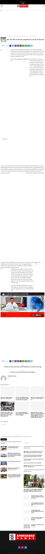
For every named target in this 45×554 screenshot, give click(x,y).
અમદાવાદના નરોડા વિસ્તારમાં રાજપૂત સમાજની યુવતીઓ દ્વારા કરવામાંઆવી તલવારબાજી (22, 366)
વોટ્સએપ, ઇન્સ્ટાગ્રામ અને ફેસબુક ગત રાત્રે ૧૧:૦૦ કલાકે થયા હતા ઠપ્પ (37, 398)
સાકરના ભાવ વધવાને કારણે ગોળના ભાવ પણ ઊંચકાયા (32, 463)
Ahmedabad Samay (4, 42)
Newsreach (23, 552)
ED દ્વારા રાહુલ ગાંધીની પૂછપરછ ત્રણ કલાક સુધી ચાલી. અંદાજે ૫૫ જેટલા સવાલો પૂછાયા (22, 413)
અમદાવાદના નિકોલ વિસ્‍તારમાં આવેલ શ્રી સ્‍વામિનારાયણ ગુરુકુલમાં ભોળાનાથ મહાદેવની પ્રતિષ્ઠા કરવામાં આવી (33, 456)
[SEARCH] (43, 443)
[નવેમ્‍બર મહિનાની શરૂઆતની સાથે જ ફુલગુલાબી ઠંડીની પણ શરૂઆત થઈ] (27, 504)
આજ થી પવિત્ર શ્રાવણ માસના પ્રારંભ (14, 461)
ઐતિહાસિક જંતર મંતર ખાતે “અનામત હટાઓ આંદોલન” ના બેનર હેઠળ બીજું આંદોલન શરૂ (33, 466)
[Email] (25, 547)
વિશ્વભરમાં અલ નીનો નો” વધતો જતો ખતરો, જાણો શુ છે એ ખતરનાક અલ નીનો (33, 459)
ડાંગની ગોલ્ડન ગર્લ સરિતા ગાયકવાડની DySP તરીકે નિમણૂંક (22, 372)
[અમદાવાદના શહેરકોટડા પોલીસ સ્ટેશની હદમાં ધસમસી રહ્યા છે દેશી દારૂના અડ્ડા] (27, 497)
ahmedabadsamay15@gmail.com (24, 544)
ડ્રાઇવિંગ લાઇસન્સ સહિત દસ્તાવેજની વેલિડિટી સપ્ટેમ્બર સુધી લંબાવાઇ (37, 511)
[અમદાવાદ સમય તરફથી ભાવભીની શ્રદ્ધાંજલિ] (27, 526)
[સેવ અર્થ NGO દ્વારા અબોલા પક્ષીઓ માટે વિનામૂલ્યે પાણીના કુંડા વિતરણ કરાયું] (34, 481)
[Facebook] (19, 547)
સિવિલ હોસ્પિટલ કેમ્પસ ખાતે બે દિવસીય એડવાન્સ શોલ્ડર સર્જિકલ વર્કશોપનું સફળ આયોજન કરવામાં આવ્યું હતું (33, 452)
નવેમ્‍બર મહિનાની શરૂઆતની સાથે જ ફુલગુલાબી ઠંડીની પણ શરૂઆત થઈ (37, 504)
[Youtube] (22, 547)
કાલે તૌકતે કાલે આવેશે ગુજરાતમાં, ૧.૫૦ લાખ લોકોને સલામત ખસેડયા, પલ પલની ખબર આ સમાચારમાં (22, 398)
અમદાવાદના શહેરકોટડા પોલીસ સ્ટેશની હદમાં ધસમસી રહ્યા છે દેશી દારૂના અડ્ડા (37, 497)
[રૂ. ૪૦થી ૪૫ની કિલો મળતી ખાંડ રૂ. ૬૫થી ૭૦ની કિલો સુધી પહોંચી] (4, 448)
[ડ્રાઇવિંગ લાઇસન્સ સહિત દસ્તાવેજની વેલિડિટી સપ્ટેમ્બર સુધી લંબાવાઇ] (27, 512)
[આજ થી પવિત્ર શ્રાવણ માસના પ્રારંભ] (4, 463)
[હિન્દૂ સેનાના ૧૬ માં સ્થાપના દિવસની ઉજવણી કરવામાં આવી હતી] (4, 470)
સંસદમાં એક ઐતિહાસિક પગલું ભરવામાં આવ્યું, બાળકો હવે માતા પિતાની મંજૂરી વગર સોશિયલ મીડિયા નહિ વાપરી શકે (14, 475)
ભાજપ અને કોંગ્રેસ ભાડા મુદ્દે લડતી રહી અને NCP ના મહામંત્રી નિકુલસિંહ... (37, 518)
